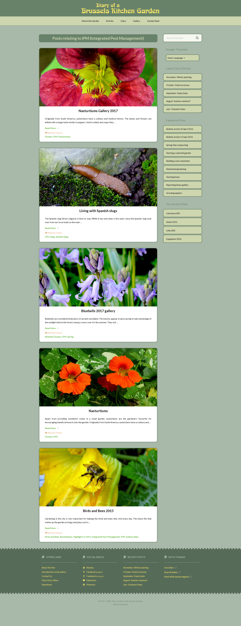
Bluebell (49, 336)
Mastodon (90, 580)
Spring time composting (177, 145)
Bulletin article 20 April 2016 (179, 129)
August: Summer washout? (178, 101)
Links (168, 230)
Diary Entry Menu (50, 580)
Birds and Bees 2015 (98, 511)
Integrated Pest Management (106, 536)
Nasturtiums (65, 136)
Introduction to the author (54, 572)
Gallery (136, 21)
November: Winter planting (178, 77)
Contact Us (47, 576)
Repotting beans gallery (177, 185)
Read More (56, 128)
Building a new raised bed (178, 161)
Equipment (171, 239)
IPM (55, 136)
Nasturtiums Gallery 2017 (98, 111)
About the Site (48, 567)
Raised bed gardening (176, 169)
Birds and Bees (52, 536)
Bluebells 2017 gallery (98, 311)
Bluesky (89, 567)
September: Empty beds (177, 93)
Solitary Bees (132, 536)
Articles (110, 21)
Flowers (49, 136)
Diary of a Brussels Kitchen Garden (121, 8)
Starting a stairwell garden (178, 153)
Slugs (52, 236)
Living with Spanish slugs (98, 211)
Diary (123, 21)
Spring (70, 336)
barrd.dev (124, 604)
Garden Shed (153, 21)
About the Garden (90, 21)
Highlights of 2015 (82, 536)
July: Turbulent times (175, 109)
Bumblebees (66, 536)
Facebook (94, 572)
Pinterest (90, 584)
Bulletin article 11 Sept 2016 (179, 137)
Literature (171, 213)
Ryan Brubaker (171, 572)
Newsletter (47, 584)
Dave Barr (169, 567)
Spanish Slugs (62, 236)
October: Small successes (178, 85)
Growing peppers (174, 193)
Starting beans (173, 177)
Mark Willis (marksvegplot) (176, 576)
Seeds (169, 222)
